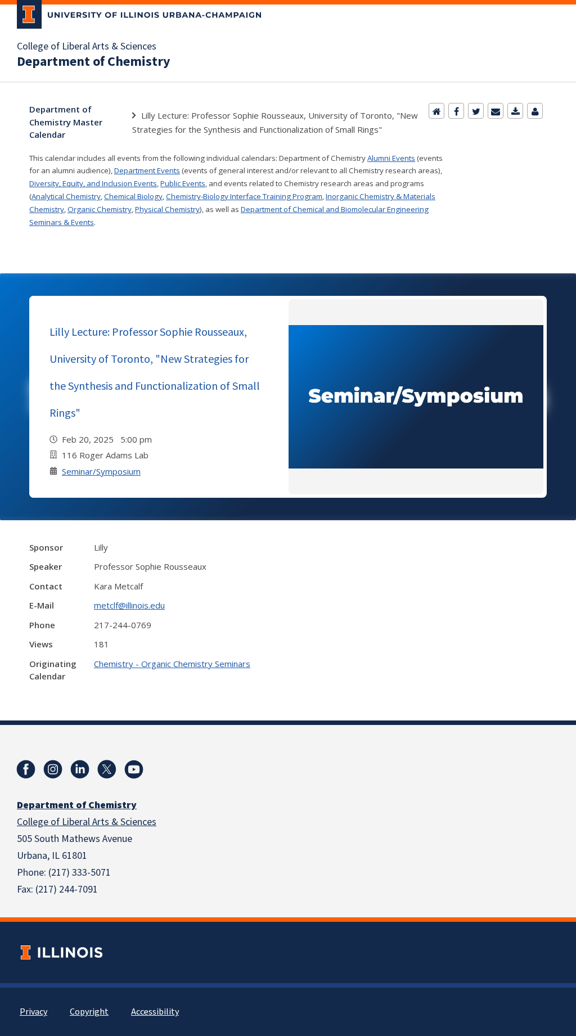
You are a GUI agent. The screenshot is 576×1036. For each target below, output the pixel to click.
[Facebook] (456, 111)
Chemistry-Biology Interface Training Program (244, 196)
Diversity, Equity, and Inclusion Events (93, 183)
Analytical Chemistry (66, 196)
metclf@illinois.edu (129, 605)
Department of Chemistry (93, 61)
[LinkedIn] (80, 769)
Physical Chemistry (167, 209)
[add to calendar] (515, 111)
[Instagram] (52, 769)
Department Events (147, 170)
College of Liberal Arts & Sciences (86, 46)
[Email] (495, 111)
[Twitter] (476, 111)
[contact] (535, 111)
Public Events (182, 183)
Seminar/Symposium (101, 471)
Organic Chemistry (100, 209)
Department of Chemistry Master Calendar (65, 121)
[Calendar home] (436, 111)
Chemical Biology (133, 196)
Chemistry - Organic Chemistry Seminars (172, 663)
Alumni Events (391, 158)
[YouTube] (134, 769)
